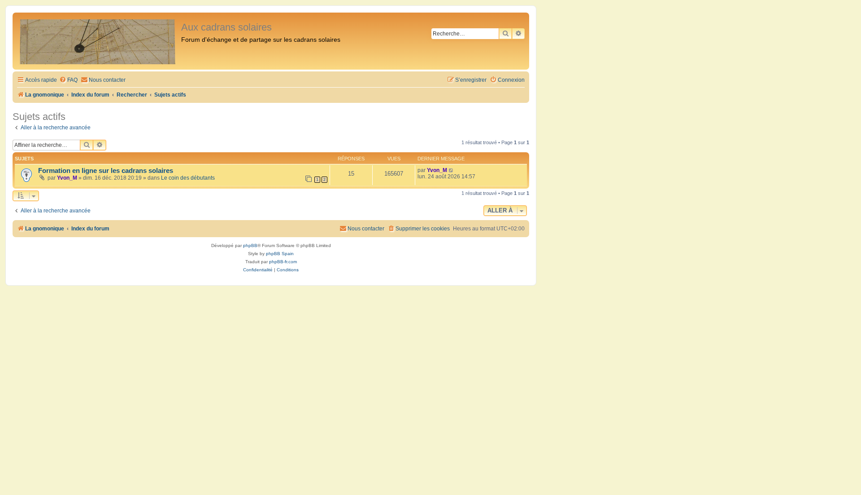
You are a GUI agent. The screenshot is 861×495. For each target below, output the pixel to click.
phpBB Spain (280, 253)
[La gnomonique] (98, 41)
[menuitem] (68, 80)
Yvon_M (67, 178)
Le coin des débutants (188, 178)
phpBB (250, 245)
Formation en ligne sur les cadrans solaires (105, 170)
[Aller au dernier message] (451, 170)
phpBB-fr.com (283, 261)
